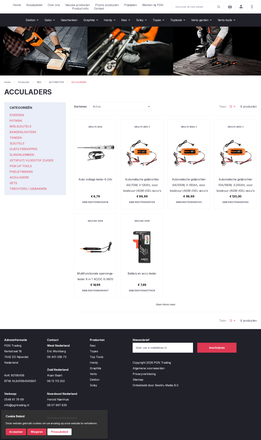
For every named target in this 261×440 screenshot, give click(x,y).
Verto (93, 374)
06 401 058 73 (56, 357)
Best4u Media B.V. (167, 385)
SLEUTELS (17, 143)
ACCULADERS (19, 177)
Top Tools (96, 357)
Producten (23, 82)
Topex (94, 351)
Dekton (94, 379)
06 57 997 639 (57, 405)
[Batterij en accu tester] (142, 256)
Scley (93, 385)
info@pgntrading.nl (16, 405)
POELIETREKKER (21, 171)
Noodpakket (34, 5)
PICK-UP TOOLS (21, 166)
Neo (92, 345)
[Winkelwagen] (230, 6)
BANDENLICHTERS (23, 132)
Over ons (54, 5)
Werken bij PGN (152, 5)
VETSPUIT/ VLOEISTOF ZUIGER (31, 160)
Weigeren (37, 431)
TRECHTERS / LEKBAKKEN (28, 188)
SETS (13, 183)
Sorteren (80, 106)
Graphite (95, 368)
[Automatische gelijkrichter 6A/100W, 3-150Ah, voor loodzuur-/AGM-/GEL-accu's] (189, 164)
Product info (80, 8)
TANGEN (16, 137)
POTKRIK (16, 120)
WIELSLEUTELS (20, 126)
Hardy (94, 362)
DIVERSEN (17, 115)
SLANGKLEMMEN (22, 154)
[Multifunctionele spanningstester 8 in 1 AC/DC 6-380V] (95, 256)
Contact (99, 8)
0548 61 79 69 (14, 399)
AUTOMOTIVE (56, 82)
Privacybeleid (59, 431)
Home (17, 5)
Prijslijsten (130, 5)
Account (241, 6)
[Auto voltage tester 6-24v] (95, 164)
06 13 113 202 (56, 381)
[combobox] (198, 7)
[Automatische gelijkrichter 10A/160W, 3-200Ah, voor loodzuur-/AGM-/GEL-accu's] (235, 164)
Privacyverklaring (144, 374)
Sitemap (138, 379)
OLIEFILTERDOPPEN (23, 149)
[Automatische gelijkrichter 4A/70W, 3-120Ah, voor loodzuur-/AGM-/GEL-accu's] (142, 164)
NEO (39, 82)
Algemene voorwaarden (148, 368)
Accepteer (16, 431)
